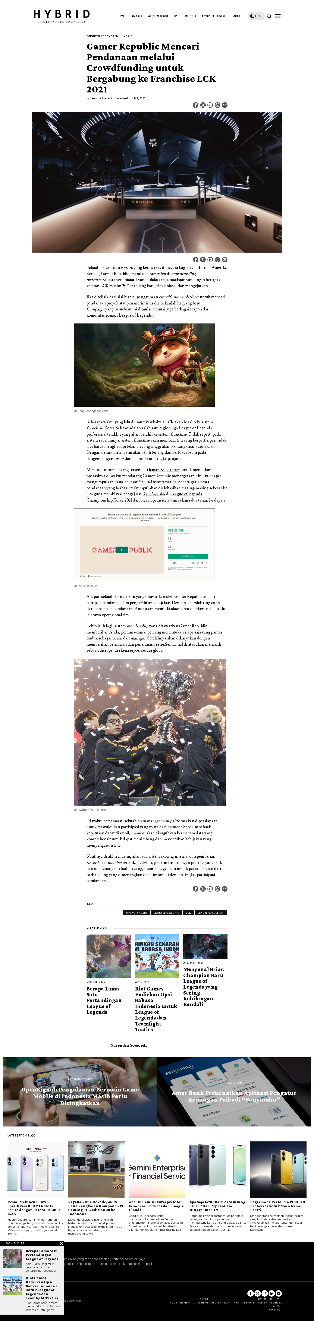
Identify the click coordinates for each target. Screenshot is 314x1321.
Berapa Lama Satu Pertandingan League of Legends (104, 1000)
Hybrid (127, 36)
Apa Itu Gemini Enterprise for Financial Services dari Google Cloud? (156, 1206)
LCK (188, 912)
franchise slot (153, 494)
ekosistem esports (166, 912)
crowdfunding (136, 912)
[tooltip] (195, 105)
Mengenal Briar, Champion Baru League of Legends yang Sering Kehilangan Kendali (203, 986)
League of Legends (211, 912)
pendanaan (96, 303)
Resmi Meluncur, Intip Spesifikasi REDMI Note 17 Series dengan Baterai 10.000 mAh (33, 1208)
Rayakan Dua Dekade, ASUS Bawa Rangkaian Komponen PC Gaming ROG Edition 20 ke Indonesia (96, 1208)
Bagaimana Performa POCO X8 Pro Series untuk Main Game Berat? (277, 1206)
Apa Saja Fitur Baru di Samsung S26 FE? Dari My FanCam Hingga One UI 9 (217, 1206)
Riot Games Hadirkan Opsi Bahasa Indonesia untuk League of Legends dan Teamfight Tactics (156, 1009)
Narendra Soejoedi (101, 98)
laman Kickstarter (164, 469)
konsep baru (124, 596)
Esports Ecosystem (103, 36)
